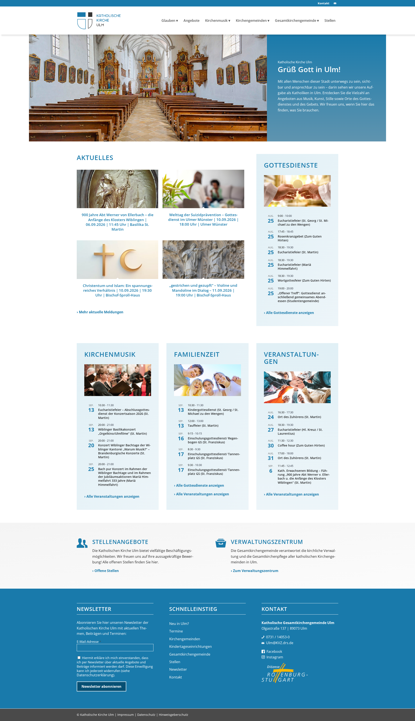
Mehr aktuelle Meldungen (101, 312)
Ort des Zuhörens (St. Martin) (299, 417)
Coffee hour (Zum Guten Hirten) (301, 445)
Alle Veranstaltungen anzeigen (112, 496)
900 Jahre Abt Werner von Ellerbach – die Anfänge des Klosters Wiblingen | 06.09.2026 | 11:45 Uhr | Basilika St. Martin (117, 221)
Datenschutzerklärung (95, 675)
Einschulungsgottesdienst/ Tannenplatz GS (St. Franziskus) (214, 456)
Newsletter (178, 669)
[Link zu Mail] (335, 3)
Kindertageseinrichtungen (190, 646)
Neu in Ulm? (179, 623)
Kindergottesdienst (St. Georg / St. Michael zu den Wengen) (213, 412)
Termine (176, 631)
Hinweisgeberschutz (173, 715)
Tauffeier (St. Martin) (203, 425)
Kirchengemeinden (184, 639)
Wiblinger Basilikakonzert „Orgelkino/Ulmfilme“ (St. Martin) (122, 431)
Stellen (174, 661)
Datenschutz (146, 715)
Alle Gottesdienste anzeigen (290, 312)
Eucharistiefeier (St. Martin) (298, 252)
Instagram (275, 657)
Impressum (125, 715)
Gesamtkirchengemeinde (189, 654)
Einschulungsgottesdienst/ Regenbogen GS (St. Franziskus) (213, 440)
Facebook (274, 651)
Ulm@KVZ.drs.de (279, 642)
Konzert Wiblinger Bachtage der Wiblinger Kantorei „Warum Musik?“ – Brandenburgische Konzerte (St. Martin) (124, 451)
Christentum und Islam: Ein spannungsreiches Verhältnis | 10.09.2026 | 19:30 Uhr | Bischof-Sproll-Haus (117, 290)
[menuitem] (322, 3)
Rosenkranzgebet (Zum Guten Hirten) (300, 238)
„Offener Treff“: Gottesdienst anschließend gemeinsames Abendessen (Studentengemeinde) (302, 297)
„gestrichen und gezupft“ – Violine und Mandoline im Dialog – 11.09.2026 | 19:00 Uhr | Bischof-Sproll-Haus (203, 290)
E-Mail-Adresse (89, 641)
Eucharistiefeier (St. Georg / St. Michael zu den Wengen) (303, 223)
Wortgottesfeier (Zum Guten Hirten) (304, 280)
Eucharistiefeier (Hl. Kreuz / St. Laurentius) (300, 432)
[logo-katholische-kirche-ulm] (99, 20)
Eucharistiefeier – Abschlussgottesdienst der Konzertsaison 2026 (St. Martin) (124, 414)
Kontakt (175, 677)
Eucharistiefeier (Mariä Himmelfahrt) (294, 267)
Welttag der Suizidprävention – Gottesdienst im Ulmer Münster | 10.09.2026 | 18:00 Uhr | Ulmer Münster (203, 219)
